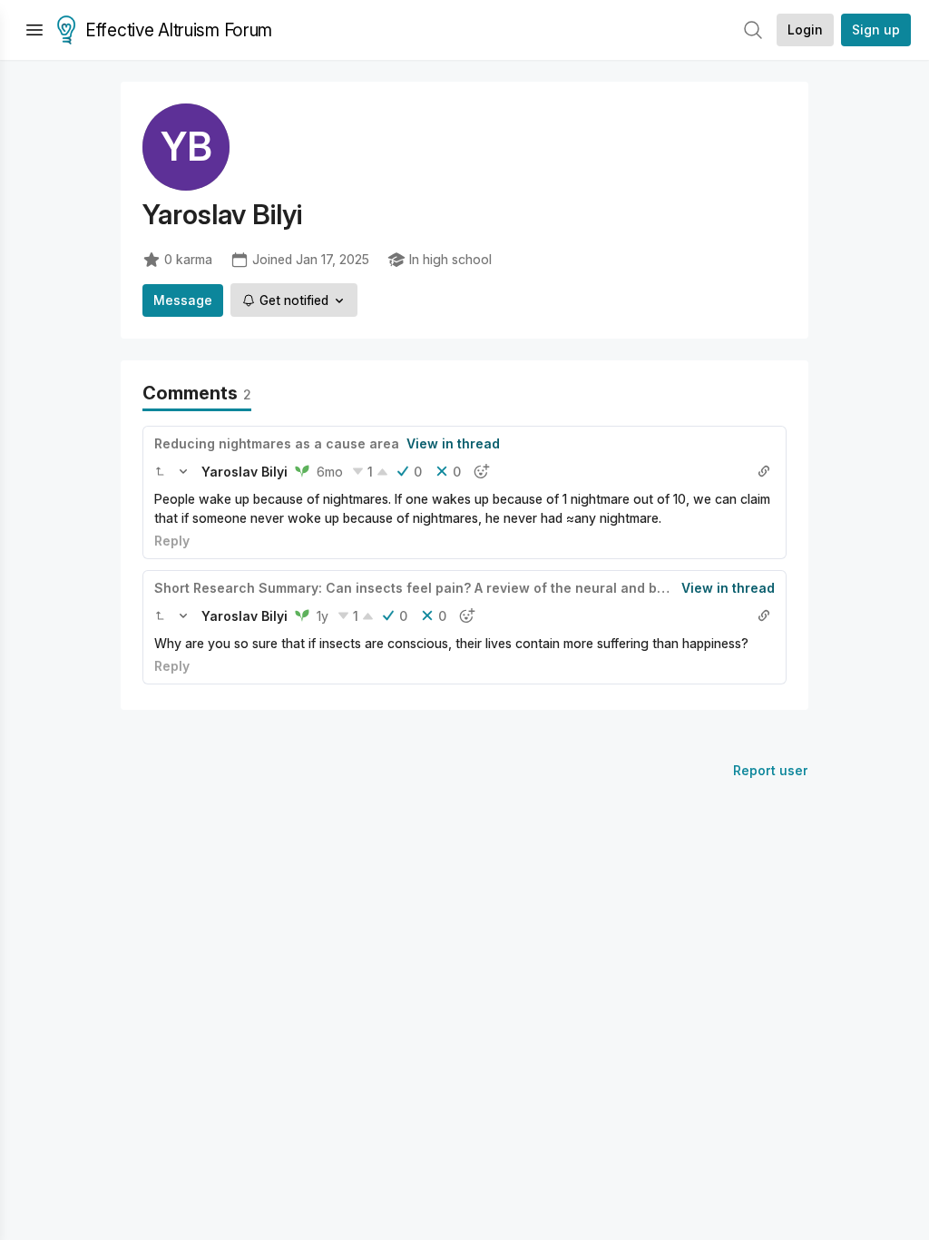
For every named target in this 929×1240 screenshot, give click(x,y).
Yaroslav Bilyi (244, 471)
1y (322, 616)
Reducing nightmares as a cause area (276, 443)
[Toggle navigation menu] (34, 30)
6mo (330, 471)
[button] (159, 471)
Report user (770, 770)
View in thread (453, 443)
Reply (172, 540)
